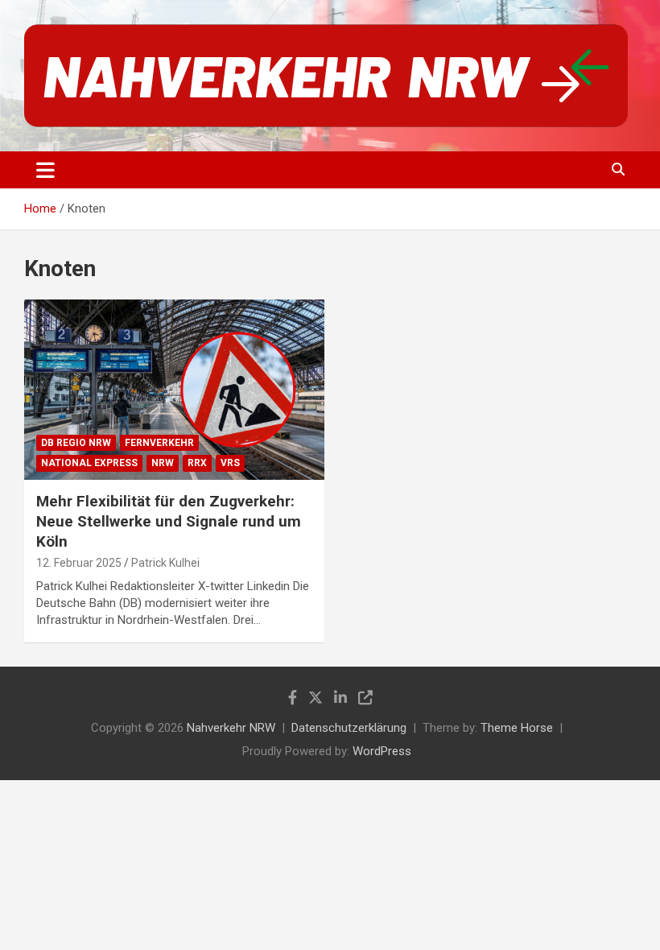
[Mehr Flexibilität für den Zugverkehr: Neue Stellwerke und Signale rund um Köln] (174, 390)
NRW (162, 463)
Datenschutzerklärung (348, 728)
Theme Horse (517, 728)
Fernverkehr (159, 442)
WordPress (382, 751)
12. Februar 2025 (79, 562)
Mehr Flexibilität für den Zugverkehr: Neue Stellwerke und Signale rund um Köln (168, 521)
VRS (230, 463)
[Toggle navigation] (45, 169)
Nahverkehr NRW (231, 728)
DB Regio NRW (76, 442)
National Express (89, 463)
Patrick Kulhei (165, 562)
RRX (197, 463)
